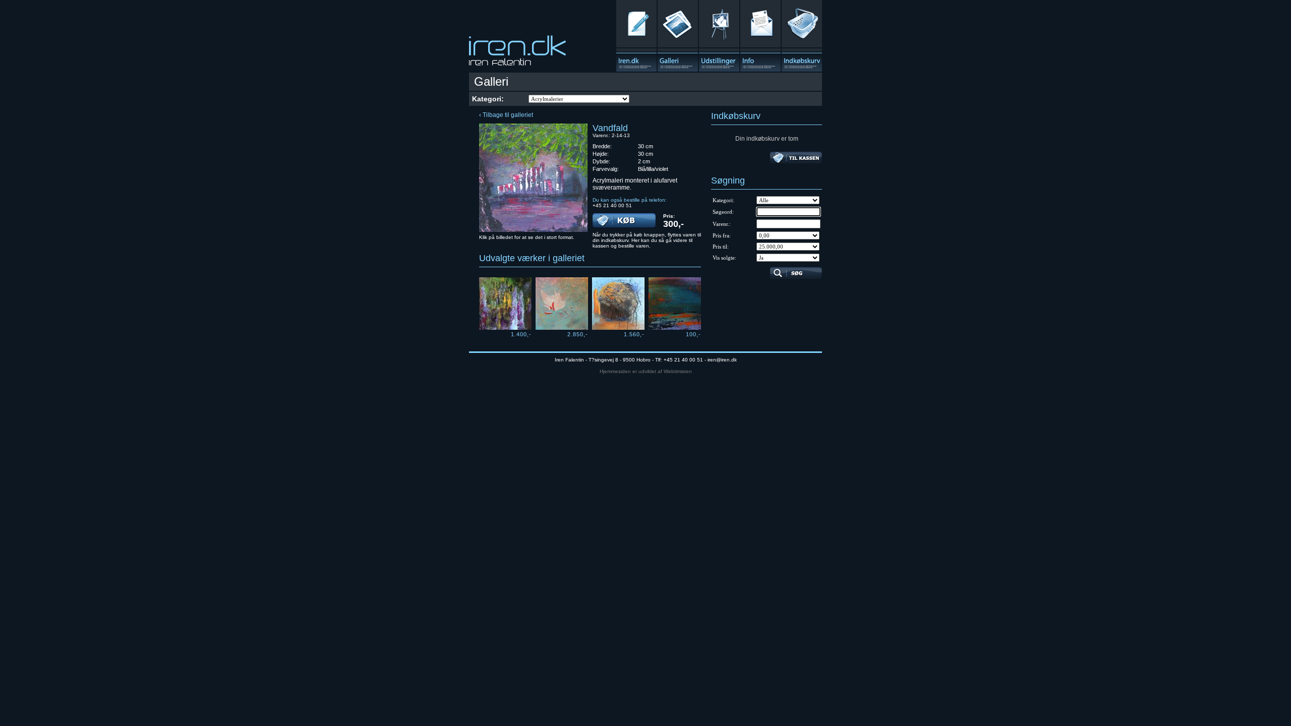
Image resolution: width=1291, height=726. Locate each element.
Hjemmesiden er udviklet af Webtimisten (646, 371)
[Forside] (636, 36)
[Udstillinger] (719, 36)
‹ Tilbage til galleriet (506, 114)
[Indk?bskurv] (802, 36)
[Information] (760, 36)
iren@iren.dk (722, 359)
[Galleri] (678, 36)
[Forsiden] (517, 53)
